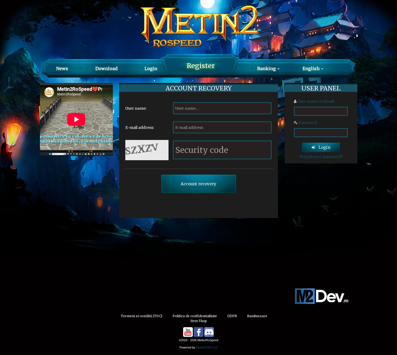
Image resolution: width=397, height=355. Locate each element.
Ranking (267, 68)
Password (307, 122)
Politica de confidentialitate (195, 316)
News (62, 68)
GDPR (232, 316)
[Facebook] (198, 332)
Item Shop (198, 321)
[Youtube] (188, 332)
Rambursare (257, 316)
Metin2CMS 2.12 (207, 347)
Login (150, 68)
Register (201, 65)
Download (106, 68)
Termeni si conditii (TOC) (141, 316)
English (311, 68)
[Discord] (209, 332)
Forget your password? (321, 156)
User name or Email (315, 101)
